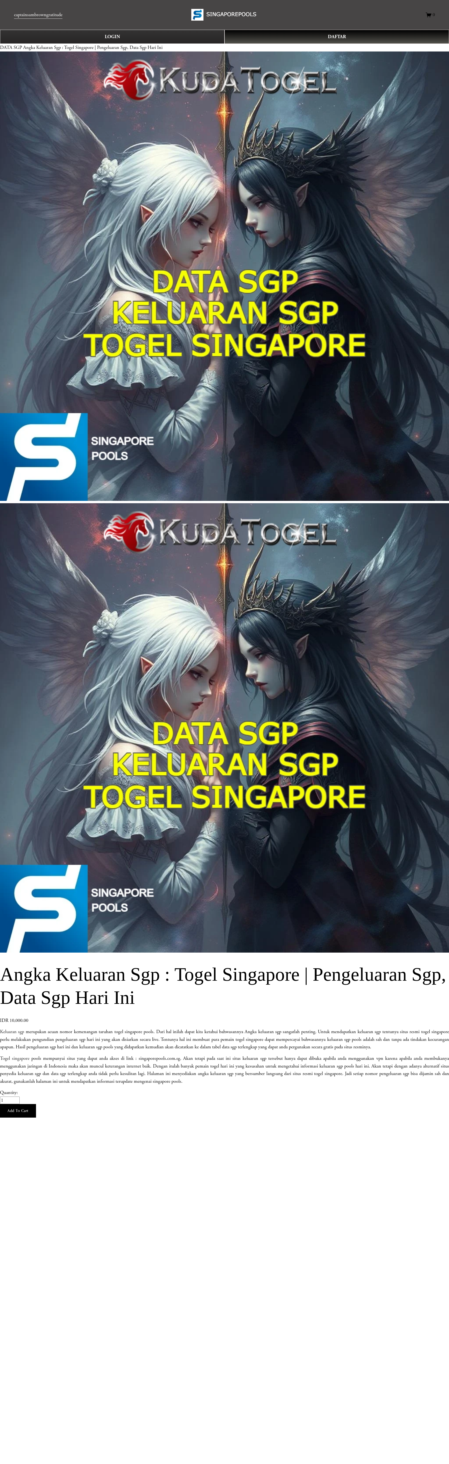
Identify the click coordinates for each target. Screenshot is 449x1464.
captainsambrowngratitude (38, 15)
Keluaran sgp (12, 1032)
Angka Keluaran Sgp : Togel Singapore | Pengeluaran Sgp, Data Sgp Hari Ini (93, 47)
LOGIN (112, 37)
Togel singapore (14, 1058)
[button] (18, 1111)
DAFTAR (337, 37)
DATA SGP (11, 47)
